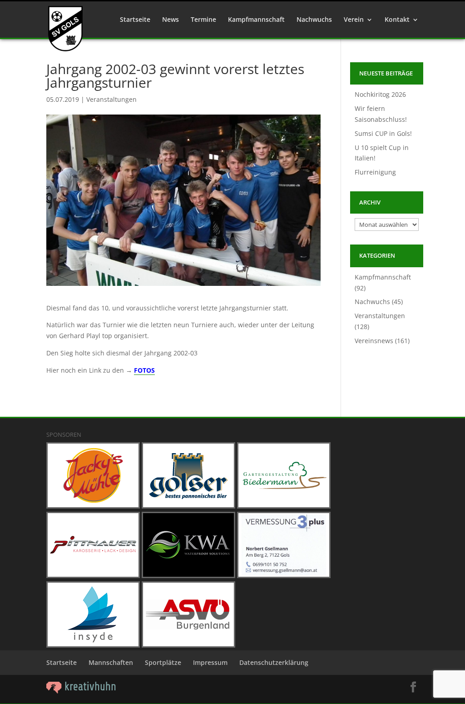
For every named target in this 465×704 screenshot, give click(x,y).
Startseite (135, 20)
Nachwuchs (314, 20)
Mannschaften (111, 662)
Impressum (210, 662)
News (170, 20)
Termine (203, 20)
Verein (354, 20)
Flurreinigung (375, 172)
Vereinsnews (374, 340)
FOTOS (144, 370)
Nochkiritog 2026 (380, 94)
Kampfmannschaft (256, 20)
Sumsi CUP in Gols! (383, 133)
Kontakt (397, 20)
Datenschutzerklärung (273, 662)
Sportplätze (163, 662)
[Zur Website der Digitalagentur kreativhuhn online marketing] (81, 691)
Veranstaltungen (111, 99)
